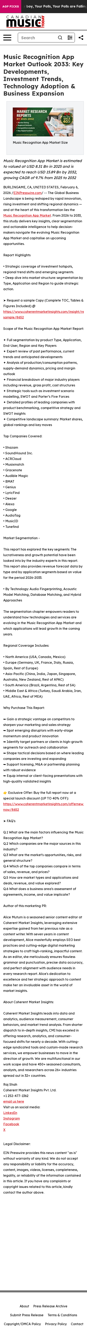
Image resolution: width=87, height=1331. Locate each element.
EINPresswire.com (27, 193)
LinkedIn (10, 1113)
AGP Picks (10, 6)
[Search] (60, 37)
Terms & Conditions (62, 1315)
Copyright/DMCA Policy (22, 1324)
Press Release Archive (50, 1306)
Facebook (11, 1124)
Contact (77, 1324)
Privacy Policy (56, 1324)
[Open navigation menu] (7, 38)
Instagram (11, 1118)
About (24, 1306)
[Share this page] (81, 38)
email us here (13, 1101)
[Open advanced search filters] (70, 37)
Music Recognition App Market (27, 215)
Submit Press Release (27, 1315)
